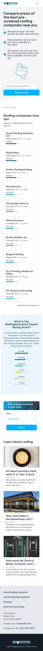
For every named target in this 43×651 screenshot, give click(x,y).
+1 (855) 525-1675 (23, 624)
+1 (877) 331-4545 (27, 628)
